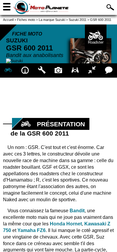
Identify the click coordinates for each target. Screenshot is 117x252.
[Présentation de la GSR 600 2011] (8, 70)
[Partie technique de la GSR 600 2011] (41, 70)
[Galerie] (58, 70)
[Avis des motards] (108, 70)
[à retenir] (25, 70)
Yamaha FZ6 (31, 230)
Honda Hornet (66, 223)
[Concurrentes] (92, 70)
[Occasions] (75, 70)
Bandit (77, 210)
